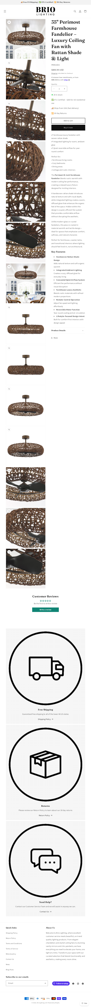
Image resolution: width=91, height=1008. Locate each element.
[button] (4, 11)
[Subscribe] (45, 983)
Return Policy (44, 815)
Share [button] (56, 338)
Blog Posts (10, 970)
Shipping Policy (44, 719)
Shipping (54, 73)
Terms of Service (12, 949)
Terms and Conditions (14, 943)
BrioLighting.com (42, 1003)
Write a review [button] (45, 610)
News (8, 964)
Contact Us (44, 911)
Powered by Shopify (53, 1003)
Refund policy (11, 954)
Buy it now (68, 127)
